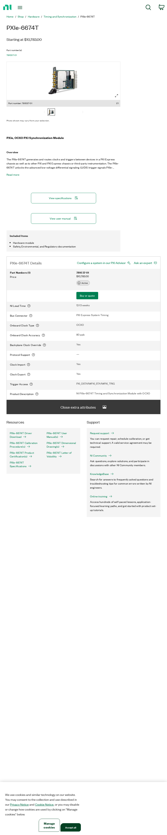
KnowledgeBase (99, 474)
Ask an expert (143, 263)
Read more (13, 174)
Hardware (34, 16)
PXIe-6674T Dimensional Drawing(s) (61, 444)
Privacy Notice (19, 804)
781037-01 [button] (12, 55)
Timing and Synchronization (60, 16)
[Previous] (44, 112)
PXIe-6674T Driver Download (21, 435)
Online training (98, 496)
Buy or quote (87, 295)
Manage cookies (49, 825)
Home (10, 16)
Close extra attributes (78, 407)
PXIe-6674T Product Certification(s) (22, 454)
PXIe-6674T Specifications (18, 464)
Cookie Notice (44, 804)
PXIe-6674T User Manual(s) (57, 435)
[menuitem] (148, 8)
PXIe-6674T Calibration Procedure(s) (24, 444)
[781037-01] (51, 112)
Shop (21, 16)
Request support (99, 433)
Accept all (70, 827)
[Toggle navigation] (25, 7)
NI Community (98, 455)
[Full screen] (116, 96)
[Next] (82, 112)
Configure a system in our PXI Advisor (101, 263)
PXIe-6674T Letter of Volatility (59, 454)
